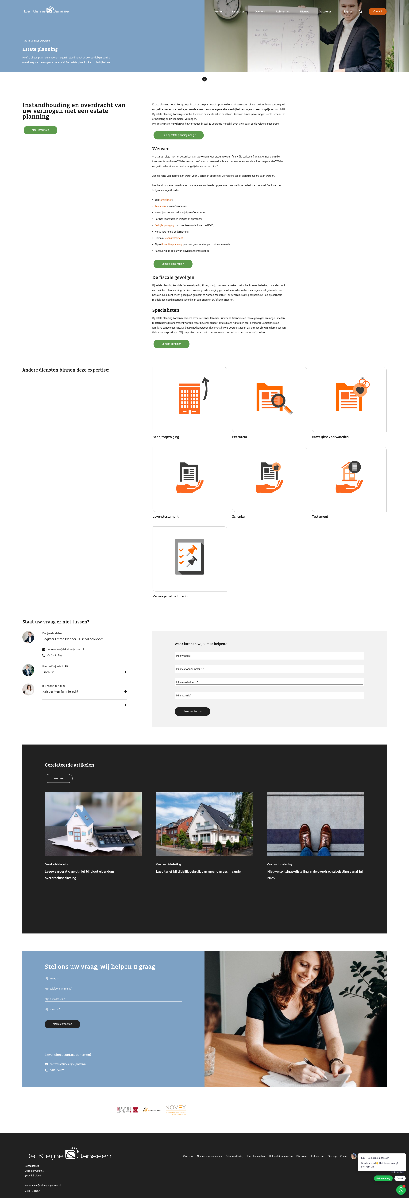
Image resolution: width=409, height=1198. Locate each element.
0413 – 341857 (32, 1191)
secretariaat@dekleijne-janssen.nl (66, 649)
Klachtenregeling (256, 1156)
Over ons (260, 11)
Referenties (283, 11)
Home (218, 11)
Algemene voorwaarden (209, 1156)
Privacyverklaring (234, 1156)
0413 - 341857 (54, 655)
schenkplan (165, 200)
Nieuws (304, 11)
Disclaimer (301, 1156)
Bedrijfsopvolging (164, 225)
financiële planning (171, 244)
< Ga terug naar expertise (36, 40)
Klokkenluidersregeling (281, 1156)
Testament (160, 206)
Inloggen (347, 11)
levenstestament (174, 238)
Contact (344, 1156)
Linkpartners (317, 1156)
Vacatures (325, 11)
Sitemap (332, 1156)
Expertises (238, 11)
